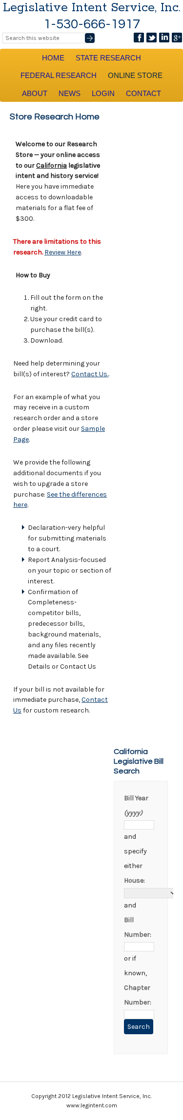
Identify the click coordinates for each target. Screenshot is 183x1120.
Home (53, 58)
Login (103, 93)
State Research (108, 58)
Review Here (62, 252)
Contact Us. (89, 374)
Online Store (135, 75)
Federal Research (58, 75)
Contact (143, 93)
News (70, 93)
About (34, 93)
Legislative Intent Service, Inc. (92, 8)
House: (134, 880)
